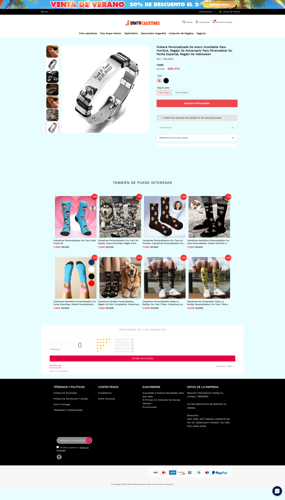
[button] (66, 89)
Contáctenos (205, 12)
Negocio (201, 33)
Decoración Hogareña (153, 33)
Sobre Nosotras (106, 398)
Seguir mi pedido (231, 12)
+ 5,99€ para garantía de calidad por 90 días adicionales (191, 118)
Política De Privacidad (65, 393)
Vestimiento (131, 33)
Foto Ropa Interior (110, 33)
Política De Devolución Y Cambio (71, 398)
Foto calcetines (88, 33)
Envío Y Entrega (62, 404)
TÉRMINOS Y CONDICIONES (68, 410)
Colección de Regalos (181, 33)
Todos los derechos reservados (159, 484)
